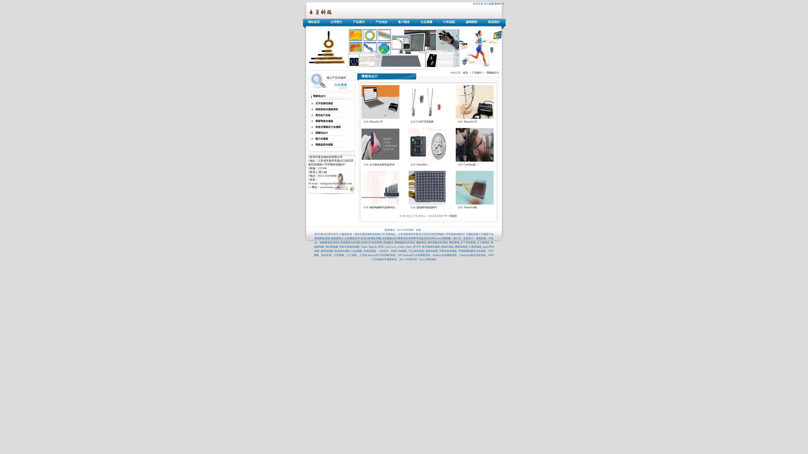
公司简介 (336, 22)
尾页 (454, 216)
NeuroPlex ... (423, 164)
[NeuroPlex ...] (428, 160)
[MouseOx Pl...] (475, 117)
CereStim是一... (472, 164)
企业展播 (426, 22)
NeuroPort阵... (471, 207)
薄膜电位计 (492, 72)
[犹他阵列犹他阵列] (428, 203)
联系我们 (494, 22)
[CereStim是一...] (475, 160)
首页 (465, 72)
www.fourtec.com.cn (331, 187)
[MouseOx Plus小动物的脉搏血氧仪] (380, 117)
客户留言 (404, 22)
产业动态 (381, 22)
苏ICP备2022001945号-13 (328, 234)
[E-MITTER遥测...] (428, 117)
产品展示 (359, 22)
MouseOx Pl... (376, 121)
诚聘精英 (471, 22)
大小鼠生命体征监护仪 (382, 164)
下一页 (448, 216)
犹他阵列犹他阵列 (427, 207)
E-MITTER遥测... (426, 121)
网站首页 (314, 22)
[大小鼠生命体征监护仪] (380, 160)
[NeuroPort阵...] (475, 203)
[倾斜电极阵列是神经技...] (380, 203)
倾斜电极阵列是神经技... (383, 207)
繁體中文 (499, 3)
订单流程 (449, 22)
